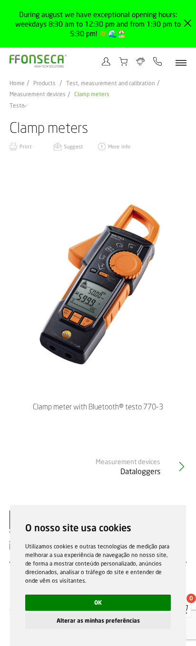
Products (44, 83)
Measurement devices (38, 94)
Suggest (73, 146)
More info (119, 146)
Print (25, 146)
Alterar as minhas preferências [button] (98, 620)
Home (17, 83)
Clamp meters (91, 94)
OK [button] (98, 602)
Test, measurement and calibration (110, 83)
